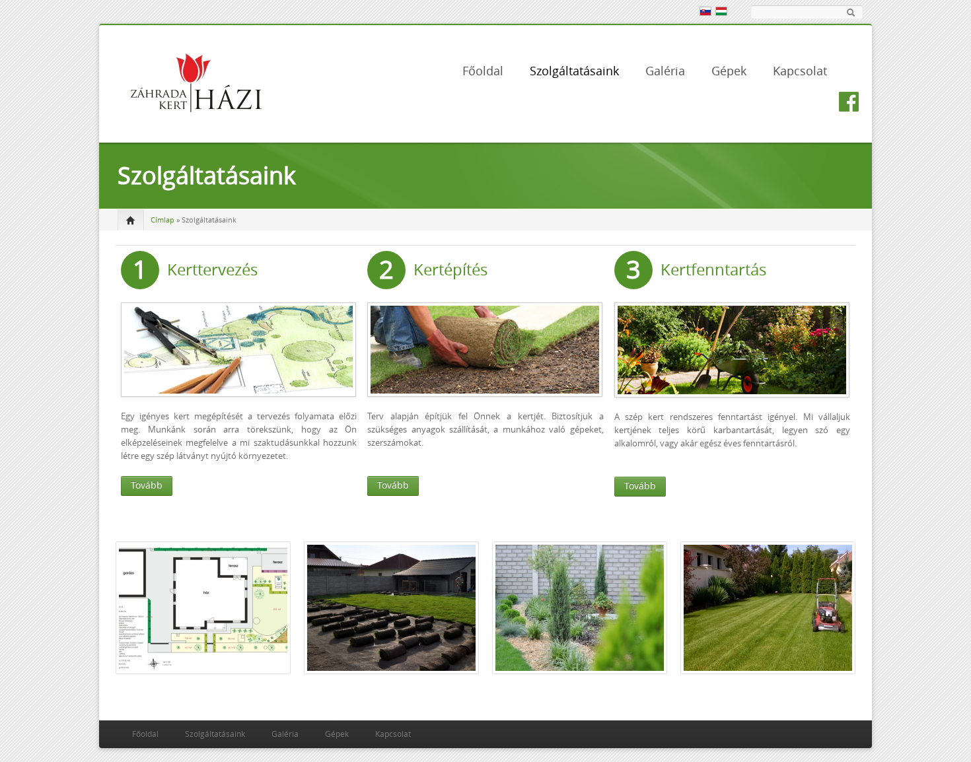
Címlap (162, 220)
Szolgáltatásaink (574, 71)
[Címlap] (195, 82)
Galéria (665, 71)
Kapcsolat (800, 71)
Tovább (146, 485)
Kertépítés (450, 269)
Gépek (728, 71)
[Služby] (705, 11)
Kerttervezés (212, 269)
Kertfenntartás (713, 269)
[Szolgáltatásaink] (720, 11)
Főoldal (482, 71)
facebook (849, 102)
